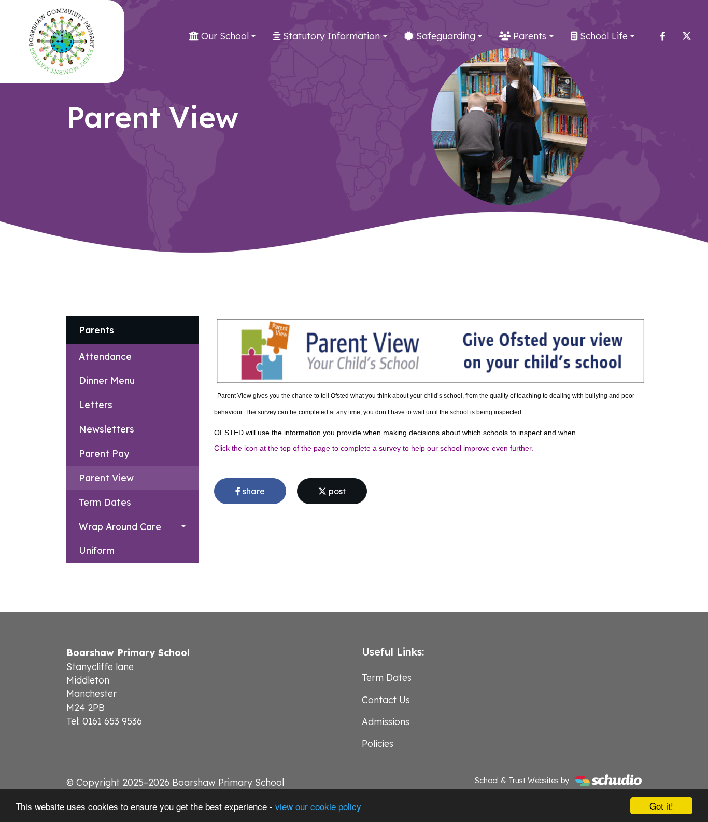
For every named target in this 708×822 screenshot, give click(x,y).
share (252, 491)
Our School (224, 35)
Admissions (385, 721)
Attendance (105, 356)
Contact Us (386, 699)
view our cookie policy (318, 806)
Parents (528, 35)
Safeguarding (444, 35)
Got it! (661, 805)
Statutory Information (330, 35)
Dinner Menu (107, 380)
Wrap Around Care (120, 526)
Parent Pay (104, 453)
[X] (687, 36)
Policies (377, 743)
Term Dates (105, 502)
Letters (95, 404)
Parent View (106, 477)
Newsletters (106, 429)
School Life (602, 35)
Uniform (97, 550)
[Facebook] (663, 36)
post (336, 491)
